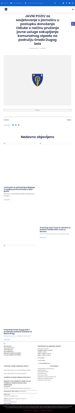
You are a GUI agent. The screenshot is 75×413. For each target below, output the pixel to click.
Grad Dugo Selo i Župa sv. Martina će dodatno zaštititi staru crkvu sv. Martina (55, 230)
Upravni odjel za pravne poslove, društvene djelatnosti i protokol (17, 370)
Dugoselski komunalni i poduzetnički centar (47, 376)
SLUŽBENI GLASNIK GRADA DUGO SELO (17, 377)
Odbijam (35, 410)
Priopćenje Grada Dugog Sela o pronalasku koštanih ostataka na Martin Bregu (18, 332)
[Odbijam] (72, 408)
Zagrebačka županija (42, 370)
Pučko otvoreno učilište (42, 375)
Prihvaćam (27, 410)
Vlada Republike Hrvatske (43, 371)
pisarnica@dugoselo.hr (12, 401)
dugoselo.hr (6, 388)
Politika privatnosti (46, 410)
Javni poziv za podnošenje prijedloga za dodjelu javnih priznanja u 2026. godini (19, 189)
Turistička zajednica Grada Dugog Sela (46, 368)
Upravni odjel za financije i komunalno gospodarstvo (15, 373)
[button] (55, 3)
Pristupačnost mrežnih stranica (44, 380)
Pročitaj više (7, 199)
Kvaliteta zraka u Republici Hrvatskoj (45, 378)
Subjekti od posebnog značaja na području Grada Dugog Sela (17, 382)
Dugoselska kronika (42, 373)
